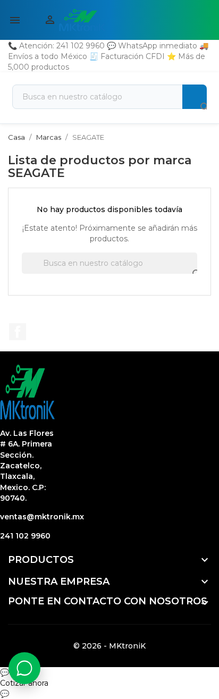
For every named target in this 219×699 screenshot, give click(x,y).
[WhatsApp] (24, 668)
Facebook (17, 331)
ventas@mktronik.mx (42, 516)
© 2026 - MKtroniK (109, 646)
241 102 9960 (25, 536)
